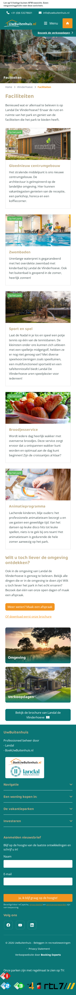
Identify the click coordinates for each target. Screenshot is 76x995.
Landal (9, 745)
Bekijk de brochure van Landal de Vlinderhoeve (38, 715)
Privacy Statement (39, 948)
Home (8, 87)
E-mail (8, 874)
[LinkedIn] (32, 925)
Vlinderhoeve (25, 87)
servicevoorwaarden (56, 904)
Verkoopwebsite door (38, 954)
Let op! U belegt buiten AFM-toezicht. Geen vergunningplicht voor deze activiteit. (26, 4)
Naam (7, 856)
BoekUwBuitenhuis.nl (19, 750)
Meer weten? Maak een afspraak (30, 607)
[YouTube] (20, 925)
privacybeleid (36, 904)
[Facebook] (8, 925)
